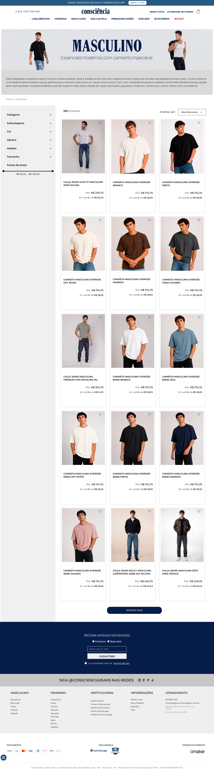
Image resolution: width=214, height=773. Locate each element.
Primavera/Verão (122, 19)
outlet (179, 19)
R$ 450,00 (33, 174)
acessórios (162, 19)
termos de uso (121, 663)
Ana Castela (99, 19)
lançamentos (41, 19)
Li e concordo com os (108, 663)
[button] (25, 11)
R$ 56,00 (21, 174)
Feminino (61, 19)
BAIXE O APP (137, 2)
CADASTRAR (107, 656)
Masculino (21, 99)
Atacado (143, 19)
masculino (78, 19)
